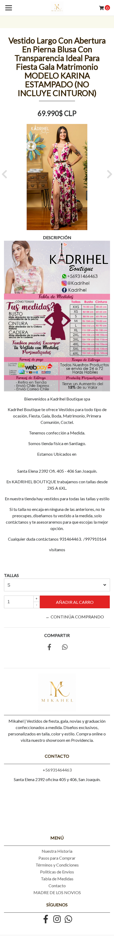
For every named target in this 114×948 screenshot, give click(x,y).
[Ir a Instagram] (57, 919)
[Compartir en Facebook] (49, 647)
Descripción (57, 237)
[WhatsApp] (68, 919)
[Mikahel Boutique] (57, 8)
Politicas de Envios (57, 871)
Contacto (57, 885)
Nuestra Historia (57, 851)
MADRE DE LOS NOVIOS (57, 892)
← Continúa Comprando (75, 616)
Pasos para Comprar (57, 857)
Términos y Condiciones (57, 864)
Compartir (57, 635)
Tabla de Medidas (57, 878)
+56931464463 (57, 769)
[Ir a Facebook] (45, 919)
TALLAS (11, 575)
